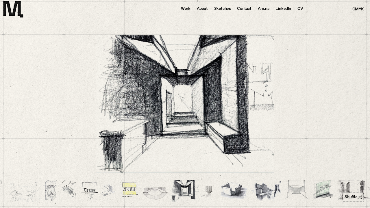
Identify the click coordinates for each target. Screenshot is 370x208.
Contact (244, 8)
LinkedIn (283, 8)
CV (300, 8)
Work (185, 8)
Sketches (222, 8)
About (202, 8)
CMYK (358, 9)
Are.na (263, 8)
